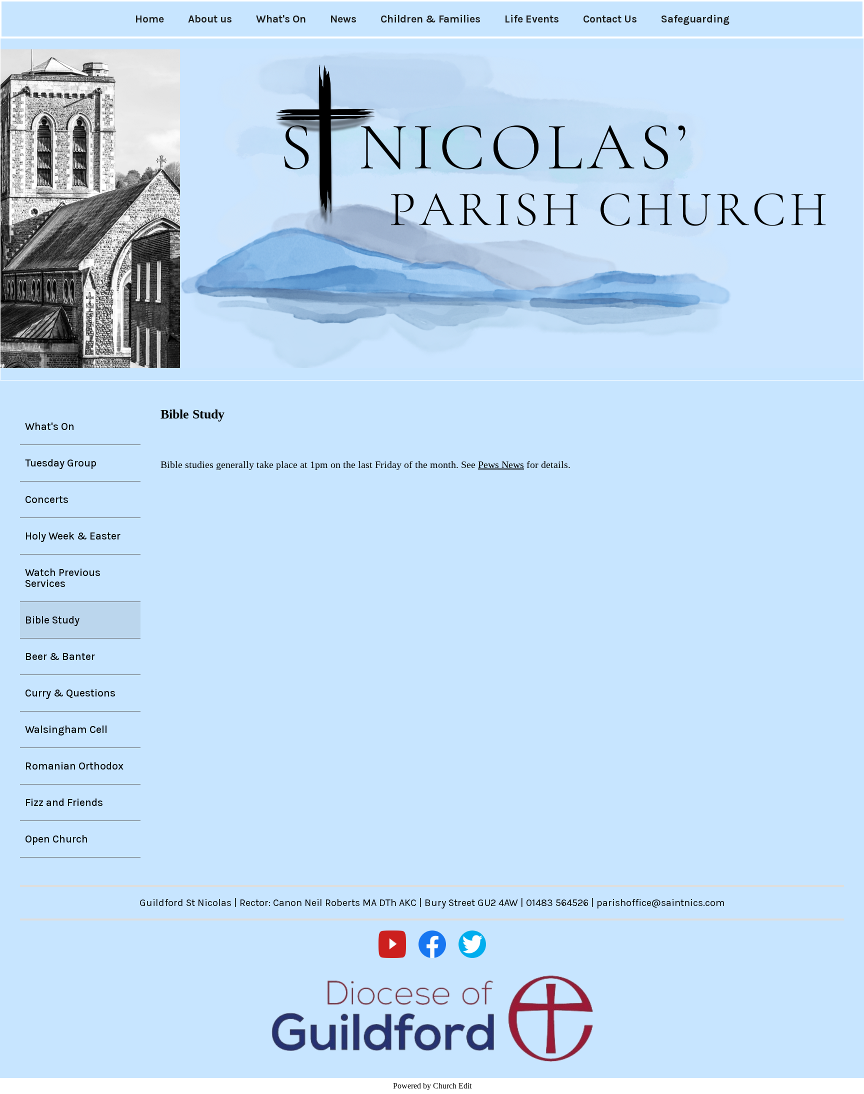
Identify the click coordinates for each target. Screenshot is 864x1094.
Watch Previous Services (62, 578)
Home (149, 19)
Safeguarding (695, 19)
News (343, 19)
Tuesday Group (60, 463)
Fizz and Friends (64, 802)
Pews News (501, 464)
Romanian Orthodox (74, 766)
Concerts (46, 500)
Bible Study (52, 620)
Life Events (531, 19)
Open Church (56, 839)
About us (210, 19)
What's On (281, 19)
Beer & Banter (60, 656)
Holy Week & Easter (72, 536)
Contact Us (610, 19)
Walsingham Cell (66, 730)
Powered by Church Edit (432, 1086)
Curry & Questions (70, 693)
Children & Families (430, 19)
